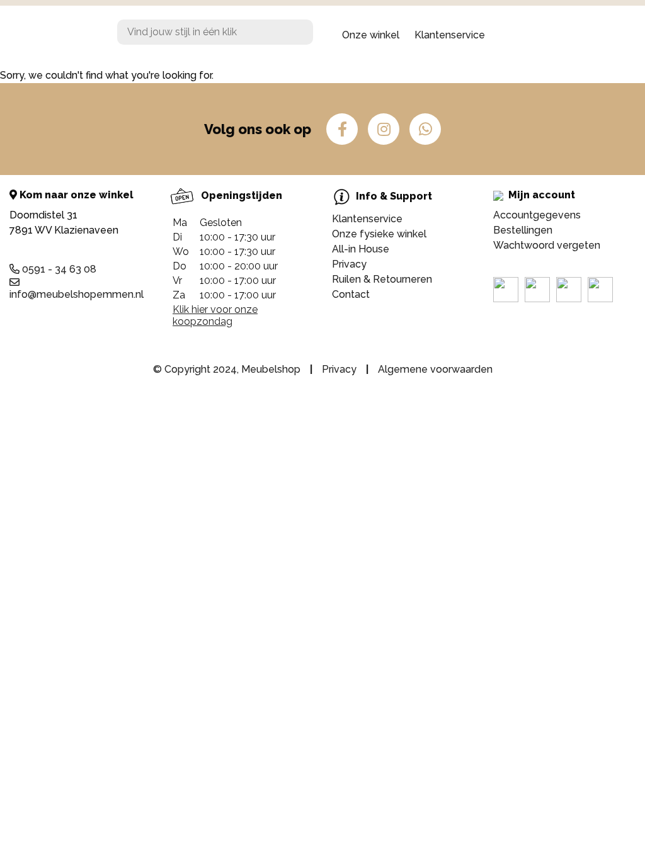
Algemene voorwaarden (435, 369)
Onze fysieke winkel (379, 234)
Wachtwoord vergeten (546, 245)
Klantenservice (449, 35)
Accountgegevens (537, 215)
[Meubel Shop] (53, 35)
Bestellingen (522, 230)
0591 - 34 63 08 (58, 269)
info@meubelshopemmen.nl (76, 294)
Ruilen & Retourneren (382, 279)
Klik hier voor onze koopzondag (215, 315)
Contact (351, 294)
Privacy (349, 264)
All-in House (360, 249)
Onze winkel (370, 35)
